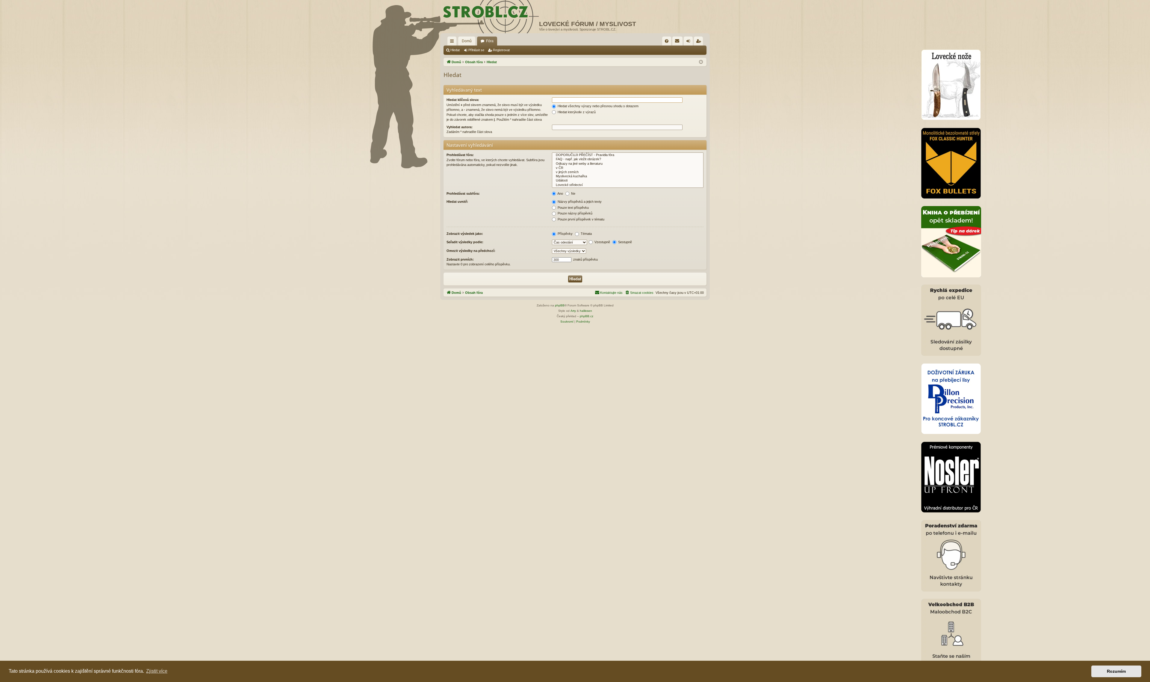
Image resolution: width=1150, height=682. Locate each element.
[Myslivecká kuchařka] (628, 176)
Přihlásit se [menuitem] (689, 42)
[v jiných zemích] (628, 172)
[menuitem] (666, 41)
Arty (573, 310)
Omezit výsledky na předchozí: (471, 250)
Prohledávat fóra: (460, 155)
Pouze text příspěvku (573, 207)
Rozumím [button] (1116, 671)
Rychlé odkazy (453, 42)
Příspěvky (565, 233)
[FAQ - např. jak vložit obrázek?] (628, 159)
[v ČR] (628, 168)
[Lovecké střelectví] (628, 185)
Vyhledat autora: (460, 127)
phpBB (560, 305)
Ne (572, 193)
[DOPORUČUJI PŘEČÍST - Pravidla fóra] (628, 155)
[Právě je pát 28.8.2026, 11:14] (701, 62)
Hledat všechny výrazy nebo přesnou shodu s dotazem (597, 106)
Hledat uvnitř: (457, 201)
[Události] (628, 181)
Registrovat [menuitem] (699, 42)
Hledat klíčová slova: (463, 100)
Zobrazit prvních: (460, 259)
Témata (586, 233)
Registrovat (501, 50)
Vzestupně (602, 242)
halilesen (586, 310)
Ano (560, 193)
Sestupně (624, 242)
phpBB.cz (586, 316)
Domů (467, 41)
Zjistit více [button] (156, 671)
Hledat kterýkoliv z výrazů (576, 112)
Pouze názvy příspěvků (574, 213)
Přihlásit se (476, 50)
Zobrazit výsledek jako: (465, 233)
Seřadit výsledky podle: (465, 242)
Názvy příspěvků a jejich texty (579, 201)
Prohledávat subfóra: (463, 193)
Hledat (455, 50)
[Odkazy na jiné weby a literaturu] (628, 164)
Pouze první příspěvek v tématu (580, 219)
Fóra (490, 41)
